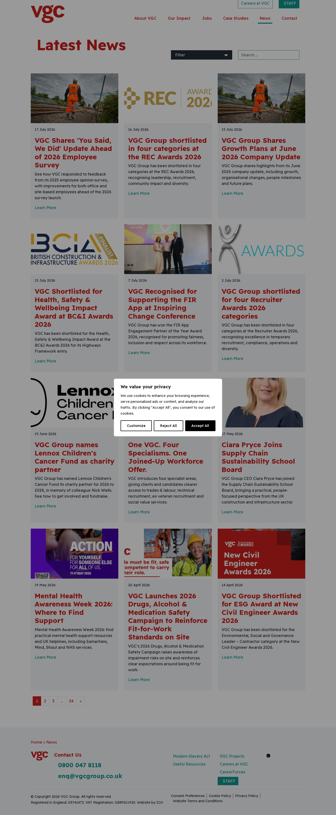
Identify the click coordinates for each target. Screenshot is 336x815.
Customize (136, 426)
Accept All (200, 426)
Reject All (168, 426)
